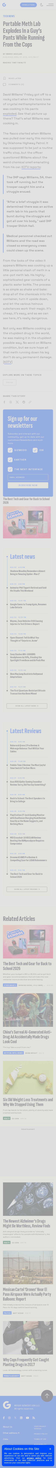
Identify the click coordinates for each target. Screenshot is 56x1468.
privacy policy (34, 1458)
